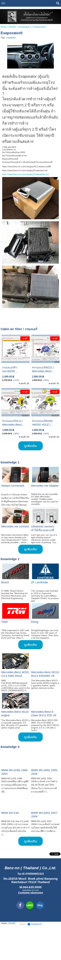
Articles (12, 27)
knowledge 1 (10, 462)
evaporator (11, 37)
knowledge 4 (25, 27)
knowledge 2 (10, 559)
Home (4, 27)
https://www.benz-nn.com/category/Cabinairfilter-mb (25, 174)
